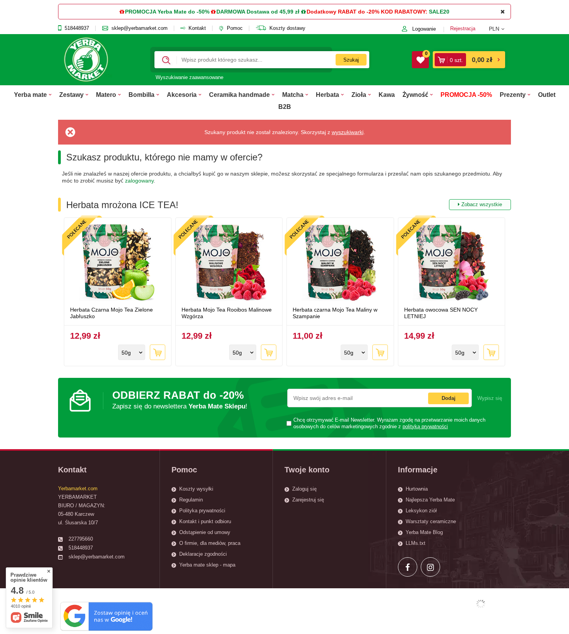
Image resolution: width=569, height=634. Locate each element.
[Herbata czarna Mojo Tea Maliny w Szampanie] (340, 263)
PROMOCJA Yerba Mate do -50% (167, 12)
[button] (500, 28)
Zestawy (71, 94)
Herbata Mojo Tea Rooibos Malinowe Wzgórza (227, 313)
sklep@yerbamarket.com (139, 28)
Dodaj (449, 398)
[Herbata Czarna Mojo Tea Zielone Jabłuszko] (117, 263)
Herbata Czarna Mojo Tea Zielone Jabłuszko (111, 313)
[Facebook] (407, 567)
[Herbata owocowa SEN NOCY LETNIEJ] (451, 263)
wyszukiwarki (347, 132)
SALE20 (439, 12)
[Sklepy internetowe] (481, 604)
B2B (284, 106)
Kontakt (197, 28)
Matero (106, 94)
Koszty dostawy (287, 28)
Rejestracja (462, 28)
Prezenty (513, 94)
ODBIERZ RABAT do (179, 399)
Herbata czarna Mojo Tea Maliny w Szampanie (335, 313)
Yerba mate (30, 94)
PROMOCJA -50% (466, 94)
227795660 (81, 538)
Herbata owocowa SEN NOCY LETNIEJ (441, 313)
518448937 (77, 28)
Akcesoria (182, 94)
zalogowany (139, 180)
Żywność (415, 94)
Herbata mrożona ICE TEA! (284, 205)
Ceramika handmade (239, 94)
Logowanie (424, 29)
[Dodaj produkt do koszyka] (157, 352)
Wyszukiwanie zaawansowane (189, 77)
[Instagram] (430, 567)
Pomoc (235, 28)
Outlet (546, 94)
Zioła (358, 94)
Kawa (387, 94)
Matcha (292, 94)
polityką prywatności (425, 426)
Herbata (327, 94)
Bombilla (141, 94)
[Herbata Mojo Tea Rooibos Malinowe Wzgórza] (229, 263)
